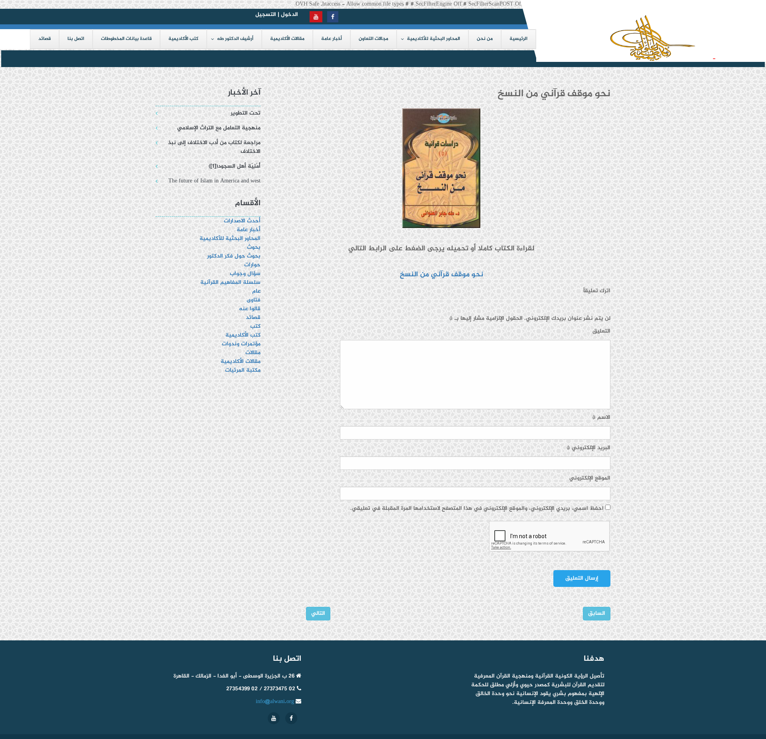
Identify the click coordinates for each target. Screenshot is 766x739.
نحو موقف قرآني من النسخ (441, 275)
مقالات (253, 352)
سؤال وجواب (245, 273)
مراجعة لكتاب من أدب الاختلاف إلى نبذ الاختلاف (214, 147)
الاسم (601, 417)
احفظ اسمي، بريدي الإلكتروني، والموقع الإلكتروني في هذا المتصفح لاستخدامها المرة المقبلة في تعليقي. (477, 508)
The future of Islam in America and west (214, 181)
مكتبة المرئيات (243, 370)
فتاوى (254, 300)
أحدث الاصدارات (242, 221)
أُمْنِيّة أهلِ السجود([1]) (679, 58)
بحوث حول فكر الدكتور (233, 256)
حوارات (252, 264)
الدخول (289, 14)
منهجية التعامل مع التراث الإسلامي (219, 128)
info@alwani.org (275, 701)
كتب (255, 326)
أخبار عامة (249, 229)
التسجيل (265, 14)
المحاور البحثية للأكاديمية (230, 238)
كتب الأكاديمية (243, 335)
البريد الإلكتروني (588, 448)
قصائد (253, 317)
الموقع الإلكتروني (589, 478)
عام (256, 291)
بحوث (254, 247)
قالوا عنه (250, 308)
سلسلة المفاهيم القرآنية (230, 282)
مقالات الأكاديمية (241, 361)
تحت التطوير (246, 113)
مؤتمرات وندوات (241, 344)
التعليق (601, 331)
